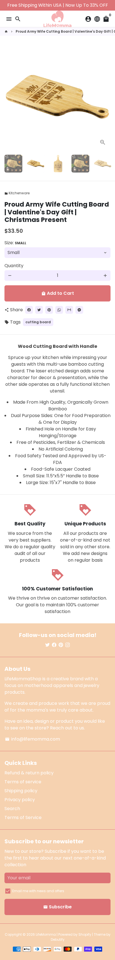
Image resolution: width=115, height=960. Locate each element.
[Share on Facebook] (29, 310)
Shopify (84, 934)
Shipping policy (20, 790)
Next (105, 97)
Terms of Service (23, 817)
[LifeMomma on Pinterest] (61, 645)
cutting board (38, 322)
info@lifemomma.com (32, 739)
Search (12, 808)
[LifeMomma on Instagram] (67, 645)
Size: (15, 243)
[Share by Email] (69, 310)
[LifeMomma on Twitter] (47, 645)
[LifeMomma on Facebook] (54, 645)
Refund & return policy (29, 773)
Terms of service (22, 782)
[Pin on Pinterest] (49, 310)
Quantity (13, 265)
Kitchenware (17, 193)
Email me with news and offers (38, 891)
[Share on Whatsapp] (59, 310)
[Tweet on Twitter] (39, 310)
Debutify (57, 939)
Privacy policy (19, 799)
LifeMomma (46, 934)
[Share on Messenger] (79, 310)
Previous (9, 97)
